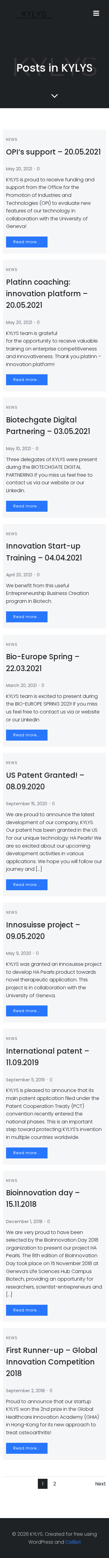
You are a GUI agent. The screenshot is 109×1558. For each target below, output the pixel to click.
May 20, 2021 (19, 169)
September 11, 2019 (25, 1080)
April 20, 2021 (19, 575)
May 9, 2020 (18, 953)
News (12, 139)
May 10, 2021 (18, 449)
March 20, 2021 (21, 685)
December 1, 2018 (24, 1221)
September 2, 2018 (25, 1391)
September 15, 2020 (26, 804)
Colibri (73, 1542)
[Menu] (96, 13)
